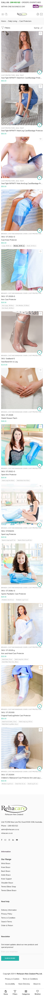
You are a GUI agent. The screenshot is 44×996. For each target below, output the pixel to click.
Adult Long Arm (8, 65)
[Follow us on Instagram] (9, 840)
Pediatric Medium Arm (9, 167)
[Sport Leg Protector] (22, 504)
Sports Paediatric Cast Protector (13, 594)
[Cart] (41, 14)
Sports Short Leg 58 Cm (25, 540)
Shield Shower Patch (9, 418)
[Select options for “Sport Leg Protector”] (39, 525)
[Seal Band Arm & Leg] (22, 332)
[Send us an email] (5, 840)
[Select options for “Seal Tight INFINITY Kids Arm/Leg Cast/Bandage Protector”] (39, 178)
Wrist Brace (5, 863)
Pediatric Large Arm (8, 170)
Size (2, 55)
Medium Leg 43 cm (7, 783)
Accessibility (10, 984)
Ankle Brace (6, 875)
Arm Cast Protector (8, 299)
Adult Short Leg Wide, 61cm (10, 724)
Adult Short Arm (8, 62)
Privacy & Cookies (12, 979)
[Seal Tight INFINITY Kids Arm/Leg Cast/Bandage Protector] (22, 157)
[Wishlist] (40, 33)
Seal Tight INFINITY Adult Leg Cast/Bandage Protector (22, 131)
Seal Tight (20, 75)
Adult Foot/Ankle (8, 118)
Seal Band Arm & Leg (9, 362)
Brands (4, 233)
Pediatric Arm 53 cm (8, 599)
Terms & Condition (8, 918)
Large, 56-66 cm (6, 245)
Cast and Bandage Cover (18, 233)
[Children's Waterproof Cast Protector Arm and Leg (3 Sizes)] (22, 748)
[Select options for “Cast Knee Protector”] (39, 231)
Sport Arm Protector (8, 475)
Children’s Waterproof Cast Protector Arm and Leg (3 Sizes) (22, 778)
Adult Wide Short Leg (8, 122)
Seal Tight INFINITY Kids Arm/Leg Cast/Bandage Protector (22, 183)
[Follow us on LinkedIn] (13, 840)
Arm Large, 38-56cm (8, 305)
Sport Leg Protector (8, 534)
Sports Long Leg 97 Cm (8, 540)
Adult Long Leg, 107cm (25, 721)
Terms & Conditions (30, 979)
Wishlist (37, 994)
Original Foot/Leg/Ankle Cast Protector (16, 716)
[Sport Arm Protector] (22, 445)
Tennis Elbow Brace (8, 890)
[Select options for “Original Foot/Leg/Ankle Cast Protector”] (39, 706)
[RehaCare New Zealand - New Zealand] (22, 14)
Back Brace (5, 871)
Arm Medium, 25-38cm (22, 305)
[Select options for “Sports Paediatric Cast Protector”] (39, 584)
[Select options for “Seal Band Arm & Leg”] (39, 352)
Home (3, 21)
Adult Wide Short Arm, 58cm (10, 662)
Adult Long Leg (8, 115)
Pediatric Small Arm (9, 163)
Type (3, 342)
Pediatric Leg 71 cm (22, 599)
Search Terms (6, 922)
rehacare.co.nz (7, 833)
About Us (36, 984)
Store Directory (24, 984)
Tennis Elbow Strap (8, 887)
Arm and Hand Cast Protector (12, 653)
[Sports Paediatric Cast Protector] (22, 564)
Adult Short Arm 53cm (23, 480)
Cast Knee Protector (9, 240)
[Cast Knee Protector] (22, 210)
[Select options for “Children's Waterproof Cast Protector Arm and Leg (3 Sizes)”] (39, 768)
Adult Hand (8, 58)
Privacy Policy (6, 914)
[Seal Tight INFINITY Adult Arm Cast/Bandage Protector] (22, 51)
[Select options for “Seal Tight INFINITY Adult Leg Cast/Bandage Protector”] (39, 125)
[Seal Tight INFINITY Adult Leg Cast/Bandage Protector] (22, 104)
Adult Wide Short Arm (8, 69)
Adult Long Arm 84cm (8, 480)
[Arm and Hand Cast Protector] (22, 623)
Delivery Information (9, 910)
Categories (26, 994)
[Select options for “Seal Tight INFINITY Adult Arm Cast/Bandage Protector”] (39, 72)
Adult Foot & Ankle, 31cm (9, 721)
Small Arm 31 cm (20, 783)
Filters (7, 28)
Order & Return (7, 925)
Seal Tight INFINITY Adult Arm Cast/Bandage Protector (22, 78)
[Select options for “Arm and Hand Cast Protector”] (39, 644)
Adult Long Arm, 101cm (21, 659)
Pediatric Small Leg (9, 174)
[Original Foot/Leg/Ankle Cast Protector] (22, 686)
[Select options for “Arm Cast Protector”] (39, 290)
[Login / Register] (37, 14)
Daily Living (12, 21)
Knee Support (6, 879)
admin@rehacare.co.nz (10, 829)
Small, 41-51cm (31, 245)
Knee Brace (5, 867)
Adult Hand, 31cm (7, 659)
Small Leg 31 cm (32, 783)
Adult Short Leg (8, 111)
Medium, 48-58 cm (19, 245)
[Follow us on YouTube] (17, 840)
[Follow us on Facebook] (1, 840)
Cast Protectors (8, 75)
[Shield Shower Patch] (22, 388)
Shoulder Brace (7, 883)
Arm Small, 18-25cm (8, 308)
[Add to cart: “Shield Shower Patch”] (39, 409)
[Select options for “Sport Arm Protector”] (39, 465)
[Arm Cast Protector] (22, 269)
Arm (7, 346)
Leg (7, 349)
